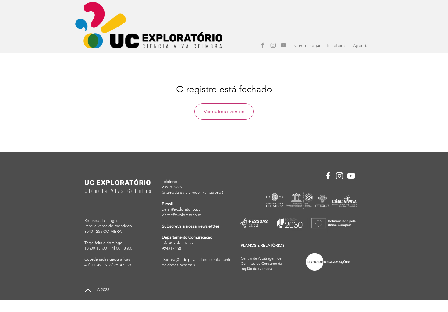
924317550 (171, 248)
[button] (262, 245)
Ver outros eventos (224, 111)
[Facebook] (262, 45)
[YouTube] (283, 45)
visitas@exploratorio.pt (181, 214)
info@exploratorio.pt (179, 243)
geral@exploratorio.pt (181, 209)
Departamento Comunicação (187, 237)
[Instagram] (273, 45)
